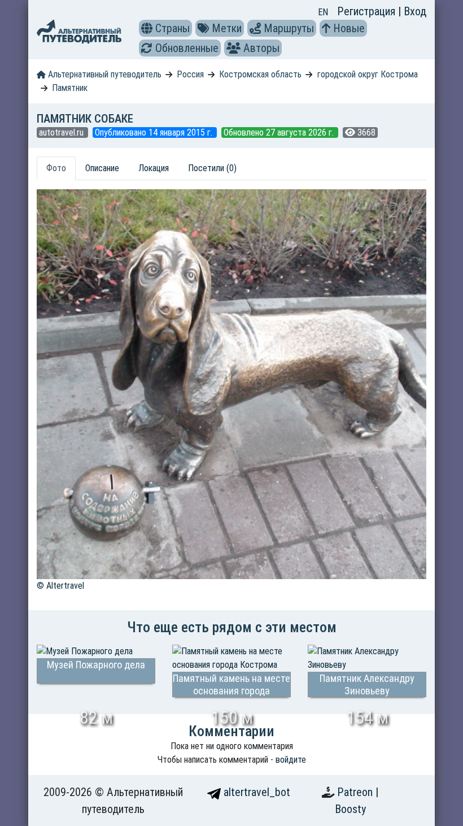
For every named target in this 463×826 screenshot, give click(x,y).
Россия (190, 74)
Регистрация (367, 11)
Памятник (70, 87)
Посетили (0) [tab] (212, 168)
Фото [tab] (56, 168)
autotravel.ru (62, 132)
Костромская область (260, 74)
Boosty (350, 809)
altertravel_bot (255, 792)
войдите (291, 759)
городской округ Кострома (367, 74)
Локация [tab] (153, 168)
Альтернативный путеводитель (103, 74)
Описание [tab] (102, 168)
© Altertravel (60, 585)
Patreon (356, 792)
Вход (415, 11)
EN (323, 12)
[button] (146, 28)
